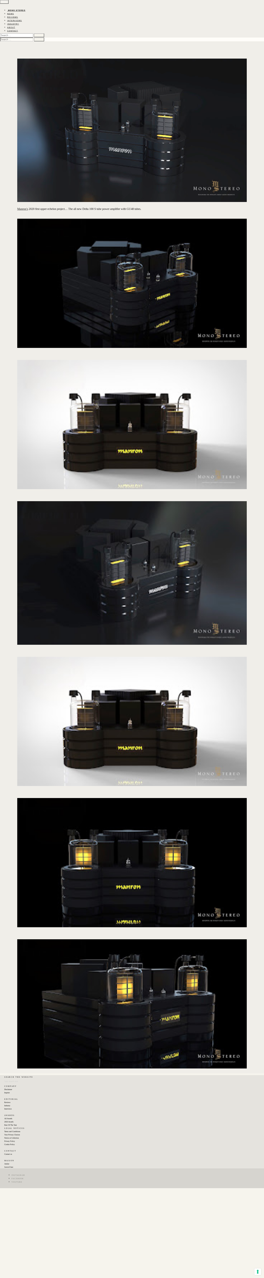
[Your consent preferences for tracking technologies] (257, 1271)
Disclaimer (8, 1089)
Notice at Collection (11, 1138)
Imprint (7, 1093)
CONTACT (12, 31)
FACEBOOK (17, 1179)
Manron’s (22, 208)
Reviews (7, 1102)
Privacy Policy (9, 1141)
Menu (4, 2)
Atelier (6, 1164)
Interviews (8, 1109)
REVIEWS (12, 17)
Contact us (8, 1154)
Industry (7, 1106)
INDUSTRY (13, 24)
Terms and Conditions (12, 1131)
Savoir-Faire (8, 1167)
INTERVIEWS (14, 21)
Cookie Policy (9, 1144)
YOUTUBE (16, 1182)
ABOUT (11, 27)
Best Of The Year (10, 1125)
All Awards (8, 1119)
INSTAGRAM (18, 1175)
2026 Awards (8, 1122)
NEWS (10, 14)
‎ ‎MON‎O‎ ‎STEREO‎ (16, 10)
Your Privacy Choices (12, 1135)
